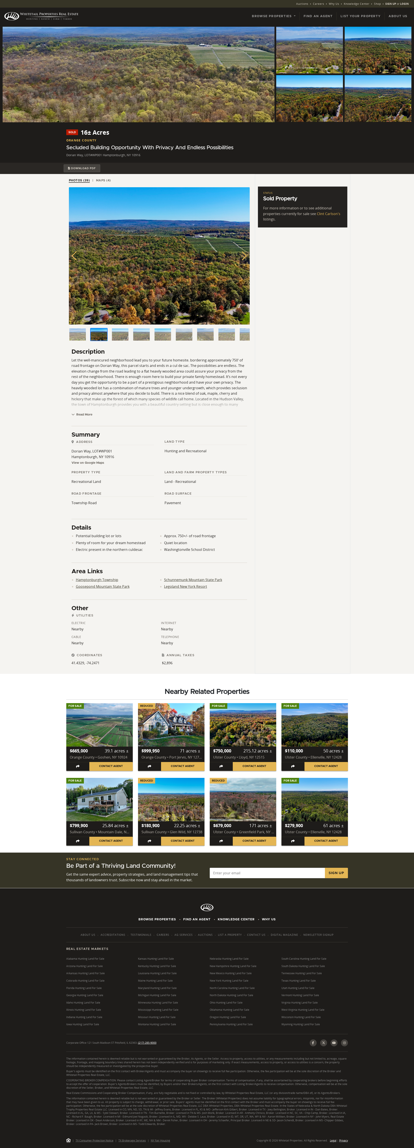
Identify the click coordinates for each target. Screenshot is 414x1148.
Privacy (343, 1140)
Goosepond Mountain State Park (103, 586)
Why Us (334, 4)
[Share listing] (78, 766)
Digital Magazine (284, 935)
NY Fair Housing (160, 1140)
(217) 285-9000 (147, 1043)
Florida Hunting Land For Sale (84, 988)
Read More (83, 414)
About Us (398, 16)
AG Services (184, 935)
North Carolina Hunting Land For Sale (232, 988)
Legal (333, 1140)
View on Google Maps (87, 462)
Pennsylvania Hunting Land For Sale (231, 1024)
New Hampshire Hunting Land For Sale (233, 966)
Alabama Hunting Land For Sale (85, 959)
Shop (377, 4)
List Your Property (361, 16)
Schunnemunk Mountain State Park (193, 579)
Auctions (302, 4)
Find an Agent (318, 16)
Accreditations (113, 935)
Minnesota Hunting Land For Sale (158, 1002)
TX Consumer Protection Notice (94, 1140)
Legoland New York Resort (185, 586)
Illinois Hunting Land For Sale (83, 1010)
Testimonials (141, 935)
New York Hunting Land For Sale (229, 980)
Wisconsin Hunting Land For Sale (301, 1017)
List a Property (230, 935)
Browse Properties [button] (272, 16)
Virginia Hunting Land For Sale (299, 1002)
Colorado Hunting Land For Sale (85, 980)
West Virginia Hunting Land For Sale (302, 1010)
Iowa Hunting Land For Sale (82, 1024)
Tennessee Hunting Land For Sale (301, 973)
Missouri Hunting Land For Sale (157, 1017)
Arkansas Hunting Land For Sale (85, 973)
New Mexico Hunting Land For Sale (231, 973)
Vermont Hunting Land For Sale (300, 995)
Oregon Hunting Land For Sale (228, 1017)
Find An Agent (197, 919)
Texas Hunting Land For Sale (298, 980)
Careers (318, 4)
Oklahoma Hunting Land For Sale (229, 1010)
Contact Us (256, 935)
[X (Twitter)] (323, 1042)
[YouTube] (334, 1042)
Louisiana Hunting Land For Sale (157, 973)
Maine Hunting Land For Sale (155, 980)
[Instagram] (344, 1042)
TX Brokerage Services (132, 1140)
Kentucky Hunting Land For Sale (157, 966)
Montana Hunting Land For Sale (157, 1024)
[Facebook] (313, 1042)
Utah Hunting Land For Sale (297, 988)
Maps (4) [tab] (103, 180)
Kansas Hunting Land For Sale (156, 959)
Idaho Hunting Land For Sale (83, 1002)
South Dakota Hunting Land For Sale (303, 966)
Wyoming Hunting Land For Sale (300, 1024)
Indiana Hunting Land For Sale (84, 1017)
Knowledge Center (356, 4)
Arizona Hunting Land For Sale (84, 966)
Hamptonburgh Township (97, 579)
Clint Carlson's (328, 213)
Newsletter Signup (318, 935)
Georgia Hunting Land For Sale (84, 995)
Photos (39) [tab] (79, 180)
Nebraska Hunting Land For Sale (229, 959)
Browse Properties (157, 919)
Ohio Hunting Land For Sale (226, 1002)
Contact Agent (111, 766)
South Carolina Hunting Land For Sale (303, 959)
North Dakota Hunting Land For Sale (231, 995)
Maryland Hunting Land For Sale (157, 988)
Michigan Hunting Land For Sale (157, 995)
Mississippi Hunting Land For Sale (158, 1010)
